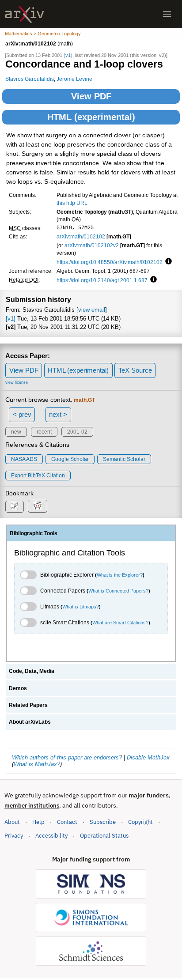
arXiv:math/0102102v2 (91, 245)
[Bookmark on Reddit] (37, 506)
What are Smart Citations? (120, 622)
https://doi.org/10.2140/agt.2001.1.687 (102, 280)
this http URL (72, 203)
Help (38, 822)
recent (44, 432)
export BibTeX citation (38, 475)
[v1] (10, 318)
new (16, 432)
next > (58, 414)
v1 (68, 55)
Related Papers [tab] (28, 705)
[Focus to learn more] (167, 262)
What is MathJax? (37, 764)
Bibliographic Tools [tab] (33, 533)
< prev (22, 414)
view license (16, 382)
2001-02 (77, 432)
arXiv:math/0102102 (81, 236)
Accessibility (51, 835)
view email (91, 309)
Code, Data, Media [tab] (31, 671)
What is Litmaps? (80, 606)
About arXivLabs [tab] (30, 722)
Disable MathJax (148, 757)
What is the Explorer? (120, 575)
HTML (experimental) (91, 117)
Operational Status (104, 835)
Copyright (140, 822)
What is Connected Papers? (118, 590)
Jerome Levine (74, 79)
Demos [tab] (18, 688)
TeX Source (135, 370)
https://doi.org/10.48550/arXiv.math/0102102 (110, 262)
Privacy (13, 835)
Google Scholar (70, 459)
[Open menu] (167, 14)
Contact (67, 822)
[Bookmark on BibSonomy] (14, 507)
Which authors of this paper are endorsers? (67, 757)
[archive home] (24, 14)
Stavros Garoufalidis (29, 79)
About (12, 822)
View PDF (91, 96)
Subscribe (103, 822)
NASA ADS (24, 459)
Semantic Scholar (124, 459)
